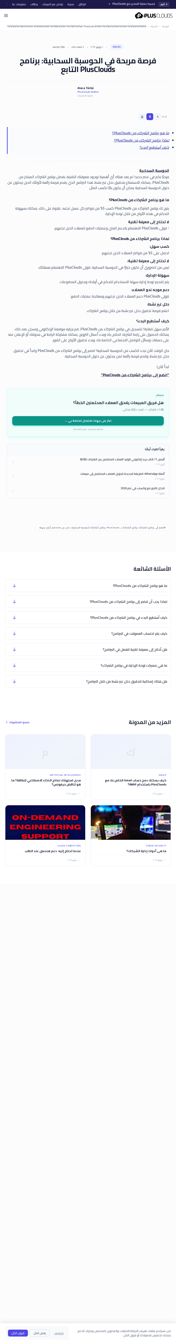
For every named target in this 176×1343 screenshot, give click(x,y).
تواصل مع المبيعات (52, 4)
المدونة (154, 26)
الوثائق (82, 4)
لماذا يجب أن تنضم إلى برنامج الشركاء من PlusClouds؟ (128, 601)
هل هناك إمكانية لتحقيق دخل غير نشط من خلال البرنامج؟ (126, 681)
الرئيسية (165, 26)
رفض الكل (39, 1333)
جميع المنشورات (19, 722)
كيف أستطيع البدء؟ (154, 147)
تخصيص (59, 1333)
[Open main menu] (6, 15)
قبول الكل (17, 1333)
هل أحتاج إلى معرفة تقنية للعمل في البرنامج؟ (135, 649)
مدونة (70, 4)
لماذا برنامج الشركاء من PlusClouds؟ (141, 140)
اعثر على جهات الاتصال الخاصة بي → (88, 420)
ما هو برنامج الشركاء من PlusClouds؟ (140, 133)
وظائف (34, 4)
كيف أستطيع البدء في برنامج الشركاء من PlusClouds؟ (128, 617)
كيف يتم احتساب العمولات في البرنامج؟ (139, 633)
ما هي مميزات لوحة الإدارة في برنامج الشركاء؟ (134, 665)
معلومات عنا (19, 4)
